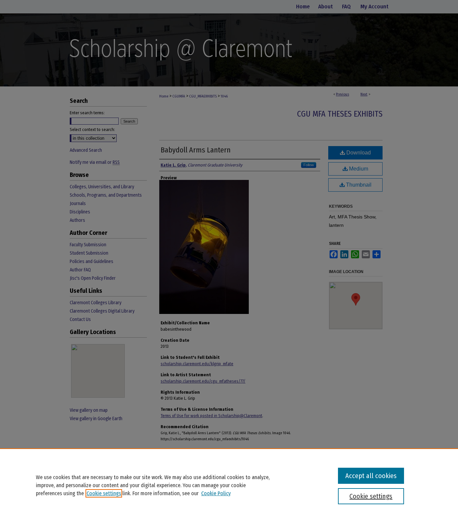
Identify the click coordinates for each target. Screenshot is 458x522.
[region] (229, 485)
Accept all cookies (371, 476)
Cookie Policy (216, 493)
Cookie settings (104, 493)
